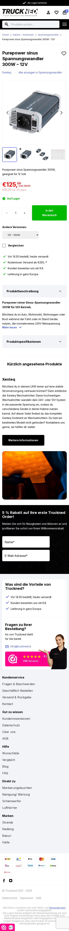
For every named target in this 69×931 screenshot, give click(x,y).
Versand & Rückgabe (16, 697)
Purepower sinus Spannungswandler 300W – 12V (28, 39)
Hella (5, 842)
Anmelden (9, 565)
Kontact (7, 704)
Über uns (8, 732)
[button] (64, 60)
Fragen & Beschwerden (18, 684)
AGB (5, 738)
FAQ (5, 773)
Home (5, 34)
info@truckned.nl (20, 646)
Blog (5, 766)
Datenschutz (11, 725)
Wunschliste (10, 753)
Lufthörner (9, 808)
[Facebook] (4, 880)
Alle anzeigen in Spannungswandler (40, 72)
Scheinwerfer (11, 801)
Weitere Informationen (23, 440)
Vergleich (8, 760)
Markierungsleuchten (17, 788)
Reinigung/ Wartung (16, 794)
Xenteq (6, 72)
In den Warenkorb (49, 213)
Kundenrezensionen (16, 718)
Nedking (8, 829)
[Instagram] (11, 880)
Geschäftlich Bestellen (17, 690)
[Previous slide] (7, 112)
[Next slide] (61, 112)
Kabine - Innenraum (23, 34)
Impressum (26, 898)
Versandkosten (57, 907)
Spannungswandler (48, 34)
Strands (7, 822)
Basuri (6, 835)
